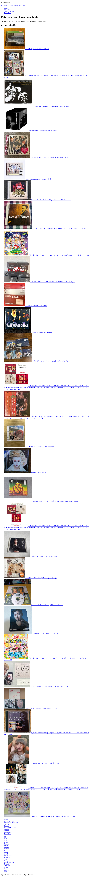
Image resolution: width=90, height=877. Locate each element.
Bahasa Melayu (8, 855)
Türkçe (6, 859)
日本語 (6, 842)
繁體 (5, 840)
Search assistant (14, 5)
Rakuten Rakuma (9, 821)
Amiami (6, 830)
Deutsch (6, 844)
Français (6, 848)
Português (7, 861)
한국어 (6, 850)
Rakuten (6, 826)
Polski (6, 852)
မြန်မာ (6, 867)
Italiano (6, 845)
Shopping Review (9, 11)
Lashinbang (7, 832)
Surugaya (6, 824)
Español (6, 847)
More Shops (7, 13)
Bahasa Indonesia (9, 862)
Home (6, 8)
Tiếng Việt (7, 865)
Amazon (6, 829)
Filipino (6, 870)
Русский (6, 864)
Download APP (5, 5)
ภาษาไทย (7, 857)
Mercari (6, 819)
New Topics (7, 9)
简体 (5, 838)
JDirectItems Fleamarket (11, 822)
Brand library (22, 5)
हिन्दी (5, 872)
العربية (6, 854)
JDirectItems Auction (10, 827)
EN (5, 837)
